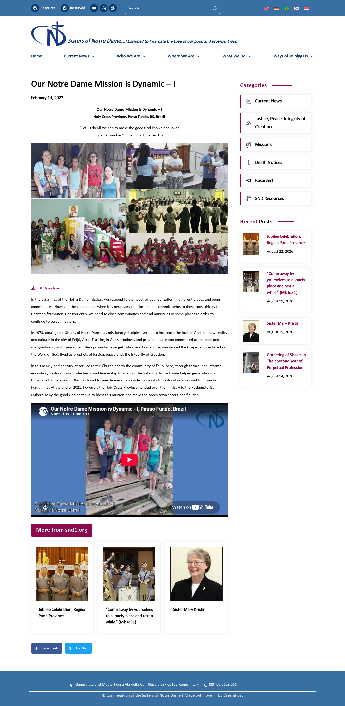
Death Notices (268, 162)
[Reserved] (65, 8)
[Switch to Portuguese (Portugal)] (287, 8)
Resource (48, 8)
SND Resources (269, 198)
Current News (76, 56)
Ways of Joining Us (291, 56)
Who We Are (128, 56)
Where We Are (181, 56)
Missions (263, 144)
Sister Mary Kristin (189, 609)
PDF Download (48, 288)
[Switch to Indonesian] (307, 8)
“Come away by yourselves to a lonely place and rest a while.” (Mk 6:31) (129, 615)
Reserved (77, 8)
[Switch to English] (266, 8)
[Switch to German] (277, 8)
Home (36, 56)
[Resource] (35, 8)
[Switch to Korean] (297, 8)
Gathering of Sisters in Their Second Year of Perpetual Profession (286, 361)
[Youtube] (94, 8)
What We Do (234, 56)
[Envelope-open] (104, 8)
